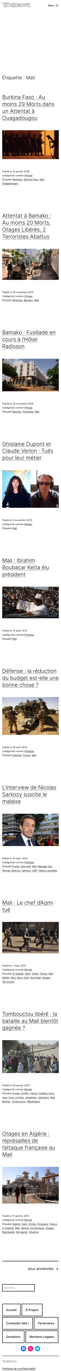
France (26, 755)
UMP (34, 870)
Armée (16, 1093)
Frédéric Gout (46, 1093)
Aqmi (27, 973)
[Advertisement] (30, 42)
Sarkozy (26, 870)
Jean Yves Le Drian (13, 1097)
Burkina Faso (31, 179)
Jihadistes (30, 1097)
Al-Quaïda (17, 973)
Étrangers (42, 1224)
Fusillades (28, 411)
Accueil (11, 1310)
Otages (46, 977)
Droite (15, 866)
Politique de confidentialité (18, 1368)
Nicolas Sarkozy (11, 870)
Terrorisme (8, 981)
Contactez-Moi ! (17, 1323)
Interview (26, 866)
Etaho (35, 973)
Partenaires (46, 1323)
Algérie (16, 1224)
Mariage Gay (45, 866)
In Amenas (8, 1228)
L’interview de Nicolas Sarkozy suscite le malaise (29, 794)
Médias (28, 524)
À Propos (32, 1310)
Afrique (28, 175)
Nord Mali (35, 977)
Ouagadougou (10, 183)
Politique (29, 634)
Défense (16, 755)
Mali (42, 179)
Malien (5, 977)
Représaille (8, 1232)
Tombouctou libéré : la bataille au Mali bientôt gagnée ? (30, 1021)
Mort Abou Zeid (20, 977)
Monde (28, 969)
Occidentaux (37, 1228)
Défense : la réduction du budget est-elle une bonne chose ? (30, 678)
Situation (34, 1232)
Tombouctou (19, 1101)
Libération (43, 1097)
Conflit (24, 1093)
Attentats (17, 179)
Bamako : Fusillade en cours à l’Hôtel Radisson (29, 339)
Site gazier (22, 1232)
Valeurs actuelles (47, 870)
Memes (6, 1101)
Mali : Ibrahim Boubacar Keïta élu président (25, 567)
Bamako (28, 300)
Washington (33, 1101)
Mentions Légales (41, 1337)
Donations (13, 1337)
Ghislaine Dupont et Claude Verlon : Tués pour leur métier (27, 451)
